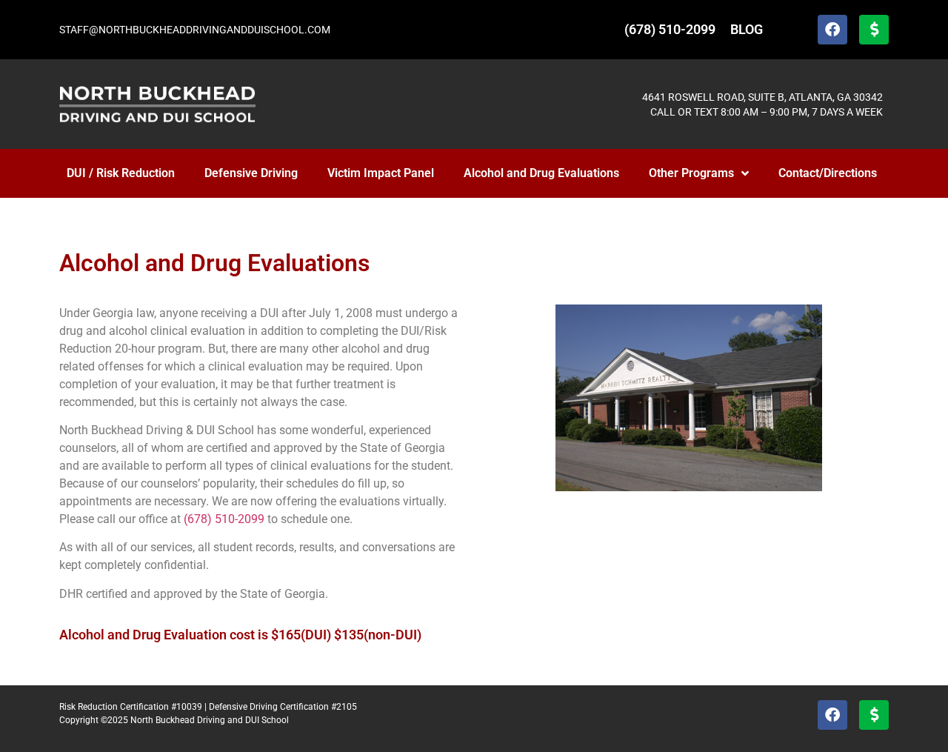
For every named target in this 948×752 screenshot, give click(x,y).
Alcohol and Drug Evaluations (541, 173)
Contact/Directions (827, 173)
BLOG (746, 29)
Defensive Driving (251, 173)
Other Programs (691, 173)
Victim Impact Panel (380, 173)
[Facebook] (832, 29)
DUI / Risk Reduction (121, 173)
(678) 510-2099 (669, 29)
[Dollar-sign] (874, 29)
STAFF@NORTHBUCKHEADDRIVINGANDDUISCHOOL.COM (194, 30)
